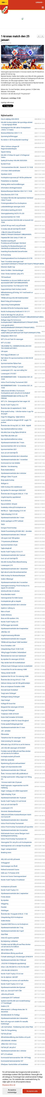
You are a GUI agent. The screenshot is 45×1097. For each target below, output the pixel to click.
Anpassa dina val (8, 1085)
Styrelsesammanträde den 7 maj (12, 927)
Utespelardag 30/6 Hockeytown (12, 917)
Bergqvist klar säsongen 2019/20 (12, 707)
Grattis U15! (5, 1006)
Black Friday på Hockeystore (11, 301)
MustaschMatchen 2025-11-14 (11, 133)
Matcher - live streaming (9, 466)
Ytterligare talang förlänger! (10, 697)
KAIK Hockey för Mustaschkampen (13, 575)
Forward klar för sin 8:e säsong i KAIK (14, 669)
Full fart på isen (6, 1034)
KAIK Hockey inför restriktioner (11, 487)
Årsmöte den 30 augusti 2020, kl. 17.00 (14, 494)
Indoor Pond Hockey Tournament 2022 (14, 382)
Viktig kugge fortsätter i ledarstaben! (13, 652)
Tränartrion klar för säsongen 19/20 (13, 738)
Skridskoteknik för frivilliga (10, 1015)
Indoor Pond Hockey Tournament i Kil (13, 839)
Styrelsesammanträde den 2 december (14, 820)
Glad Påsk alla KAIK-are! (9, 436)
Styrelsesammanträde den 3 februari (13, 770)
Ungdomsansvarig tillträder (10, 635)
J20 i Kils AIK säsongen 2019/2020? (13, 748)
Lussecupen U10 (7, 565)
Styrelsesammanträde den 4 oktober (13, 473)
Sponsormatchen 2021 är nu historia (13, 446)
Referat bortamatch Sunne (10, 869)
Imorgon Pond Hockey (8, 528)
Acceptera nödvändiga (12, 1091)
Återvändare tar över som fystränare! (13, 656)
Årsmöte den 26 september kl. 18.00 (13, 408)
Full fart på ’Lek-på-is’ (8, 1047)
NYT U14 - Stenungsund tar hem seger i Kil (15, 401)
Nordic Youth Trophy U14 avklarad (12, 880)
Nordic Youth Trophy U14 (9, 405)
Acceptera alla (32, 1091)
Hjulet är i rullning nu (8, 608)
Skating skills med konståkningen (12, 184)
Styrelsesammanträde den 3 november (14, 582)
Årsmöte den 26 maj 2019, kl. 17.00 (13, 680)
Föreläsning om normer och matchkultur (15, 980)
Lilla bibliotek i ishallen (9, 1040)
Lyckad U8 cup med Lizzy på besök (13, 225)
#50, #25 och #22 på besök (10, 859)
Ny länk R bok (5, 164)
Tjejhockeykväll (6, 548)
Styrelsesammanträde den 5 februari (13, 960)
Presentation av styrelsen (9, 181)
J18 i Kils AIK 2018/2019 (9, 970)
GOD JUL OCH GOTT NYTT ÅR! (11, 991)
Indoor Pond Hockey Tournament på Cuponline (17, 827)
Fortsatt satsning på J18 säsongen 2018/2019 (17, 957)
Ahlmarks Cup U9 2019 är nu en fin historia (15, 744)
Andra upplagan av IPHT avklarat (12, 521)
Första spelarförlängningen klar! (12, 724)
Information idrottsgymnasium (11, 188)
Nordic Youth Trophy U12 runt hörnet (13, 801)
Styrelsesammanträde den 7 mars (12, 442)
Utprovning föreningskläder (10, 305)
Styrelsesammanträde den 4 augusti (13, 639)
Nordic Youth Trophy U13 (9, 622)
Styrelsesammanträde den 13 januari (13, 798)
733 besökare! (6, 277)
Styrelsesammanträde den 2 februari (13, 535)
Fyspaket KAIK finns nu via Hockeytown (14, 924)
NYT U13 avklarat (7, 1054)
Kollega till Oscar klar (8, 703)
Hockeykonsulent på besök (10, 756)
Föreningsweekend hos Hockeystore (14, 203)
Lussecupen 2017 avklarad (10, 997)
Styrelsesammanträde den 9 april (12, 931)
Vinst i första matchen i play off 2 (12, 274)
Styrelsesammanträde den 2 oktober (13, 1051)
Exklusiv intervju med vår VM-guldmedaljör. (15, 683)
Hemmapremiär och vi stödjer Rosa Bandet (16, 846)
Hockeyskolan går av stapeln (11, 601)
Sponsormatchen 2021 (9, 449)
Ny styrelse (5, 900)
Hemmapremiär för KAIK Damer (12, 598)
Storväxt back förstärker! (9, 690)
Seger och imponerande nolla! (11, 767)
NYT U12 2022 (6, 343)
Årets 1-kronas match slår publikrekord (14, 773)
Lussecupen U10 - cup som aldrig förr (14, 370)
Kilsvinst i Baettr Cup (8, 267)
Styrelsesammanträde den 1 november (14, 460)
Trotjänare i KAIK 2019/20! (10, 714)
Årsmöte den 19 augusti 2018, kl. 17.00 (14, 914)
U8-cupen (4, 351)
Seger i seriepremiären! (9, 849)
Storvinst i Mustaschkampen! (11, 811)
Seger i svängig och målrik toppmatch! (14, 791)
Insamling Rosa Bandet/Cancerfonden (14, 251)
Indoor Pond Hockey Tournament (12, 823)
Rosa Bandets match (8, 594)
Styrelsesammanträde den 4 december (14, 1018)
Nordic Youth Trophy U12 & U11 (12, 552)
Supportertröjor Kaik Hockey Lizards (13, 289)
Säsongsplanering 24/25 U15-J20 (12, 213)
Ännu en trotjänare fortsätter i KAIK (13, 686)
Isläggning (4, 904)
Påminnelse (5, 734)
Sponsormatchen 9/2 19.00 (10, 217)
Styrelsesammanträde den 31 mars (13, 727)
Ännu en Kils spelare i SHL (10, 618)
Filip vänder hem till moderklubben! (13, 663)
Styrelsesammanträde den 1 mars (12, 517)
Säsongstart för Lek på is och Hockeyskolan (16, 842)
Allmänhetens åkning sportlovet (12, 953)
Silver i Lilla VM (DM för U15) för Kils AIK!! (15, 967)
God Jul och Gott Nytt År (9, 453)
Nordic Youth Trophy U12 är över (12, 974)
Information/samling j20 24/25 (11, 210)
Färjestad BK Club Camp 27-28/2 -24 (13, 237)
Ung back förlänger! (8, 710)
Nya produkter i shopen (9, 504)
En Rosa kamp (6, 255)
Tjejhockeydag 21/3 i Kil (9, 514)
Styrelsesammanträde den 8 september (14, 628)
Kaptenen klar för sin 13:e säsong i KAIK (15, 676)
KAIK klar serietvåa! (7, 760)
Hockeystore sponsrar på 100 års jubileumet (16, 177)
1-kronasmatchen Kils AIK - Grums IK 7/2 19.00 (17, 167)
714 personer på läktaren (9, 541)
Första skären (5, 897)
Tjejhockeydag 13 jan (8, 794)
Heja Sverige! (5, 700)
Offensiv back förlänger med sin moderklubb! (17, 666)
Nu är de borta (6, 500)
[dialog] (22, 1082)
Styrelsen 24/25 (6, 174)
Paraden (4, 907)
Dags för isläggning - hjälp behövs (13, 417)
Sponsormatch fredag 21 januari (12, 367)
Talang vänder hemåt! (8, 673)
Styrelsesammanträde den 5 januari (13, 555)
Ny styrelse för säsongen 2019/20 (12, 659)
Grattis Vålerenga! (7, 579)
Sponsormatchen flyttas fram (11, 363)
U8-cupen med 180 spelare (10, 538)
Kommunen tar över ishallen (10, 463)
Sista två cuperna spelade (10, 938)
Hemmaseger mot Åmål (9, 866)
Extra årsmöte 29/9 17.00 (9, 194)
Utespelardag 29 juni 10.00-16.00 (12, 649)
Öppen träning (6, 152)
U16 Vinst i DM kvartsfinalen (10, 171)
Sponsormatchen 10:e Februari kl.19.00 (14, 286)
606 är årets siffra (7, 950)
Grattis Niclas (5, 921)
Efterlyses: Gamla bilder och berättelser (14, 1064)
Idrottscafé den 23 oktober (10, 591)
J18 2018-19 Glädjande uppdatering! (13, 963)
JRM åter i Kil (5, 632)
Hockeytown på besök (9, 887)
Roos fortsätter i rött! (8, 645)
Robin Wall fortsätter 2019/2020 (12, 717)
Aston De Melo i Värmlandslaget (12, 270)
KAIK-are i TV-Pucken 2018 (10, 873)
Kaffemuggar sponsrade (9, 625)
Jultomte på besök (7, 994)
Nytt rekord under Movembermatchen (14, 572)
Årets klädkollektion (8, 470)
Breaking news (6, 852)
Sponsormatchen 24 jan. (9, 545)
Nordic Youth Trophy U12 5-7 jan (12, 984)
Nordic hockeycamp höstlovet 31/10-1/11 (15, 311)
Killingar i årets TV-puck (9, 477)
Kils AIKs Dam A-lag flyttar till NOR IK (13, 432)
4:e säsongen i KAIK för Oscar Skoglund (15, 721)
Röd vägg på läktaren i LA (10, 355)
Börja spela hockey (7, 480)
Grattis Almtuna (6, 615)
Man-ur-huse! (5, 611)
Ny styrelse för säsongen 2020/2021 (13, 490)
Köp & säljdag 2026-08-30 (10, 119)
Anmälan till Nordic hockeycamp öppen (14, 308)
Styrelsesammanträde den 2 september (14, 893)
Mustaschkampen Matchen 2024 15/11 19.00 (16, 191)
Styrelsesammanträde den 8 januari (13, 987)
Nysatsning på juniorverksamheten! (13, 763)
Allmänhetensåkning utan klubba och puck (15, 1037)
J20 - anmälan (6, 731)
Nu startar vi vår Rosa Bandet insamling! (14, 140)
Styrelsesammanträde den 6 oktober (13, 605)
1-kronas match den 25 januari (11, 782)
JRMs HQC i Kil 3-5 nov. (9, 1044)
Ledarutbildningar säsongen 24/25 (13, 207)
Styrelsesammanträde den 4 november (14, 830)
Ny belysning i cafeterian (9, 941)
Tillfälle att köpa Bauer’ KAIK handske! (14, 642)
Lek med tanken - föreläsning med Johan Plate (17, 1027)
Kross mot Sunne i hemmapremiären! (13, 876)
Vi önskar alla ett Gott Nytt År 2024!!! (13, 229)
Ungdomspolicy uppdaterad (11, 497)
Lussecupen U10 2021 (8, 374)
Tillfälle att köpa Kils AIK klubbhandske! (14, 298)
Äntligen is (4, 483)
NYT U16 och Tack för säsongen (12, 339)
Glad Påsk (4, 934)
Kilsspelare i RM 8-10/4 (9, 336)
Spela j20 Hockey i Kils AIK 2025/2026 (14, 160)
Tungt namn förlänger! (8, 693)
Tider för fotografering (9, 1030)
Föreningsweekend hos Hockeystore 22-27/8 (16, 258)
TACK (3, 524)
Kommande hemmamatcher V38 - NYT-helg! (16, 1058)
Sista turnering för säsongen (11, 741)
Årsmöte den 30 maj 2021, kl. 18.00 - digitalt (16, 425)
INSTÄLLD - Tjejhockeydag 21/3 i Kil (13, 511)
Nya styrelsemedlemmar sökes (11, 429)
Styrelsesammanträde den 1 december (14, 569)
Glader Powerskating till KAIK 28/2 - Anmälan (16, 531)
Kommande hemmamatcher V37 (12, 1061)
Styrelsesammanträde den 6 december (14, 456)
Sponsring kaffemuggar (9, 136)
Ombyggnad (5, 863)
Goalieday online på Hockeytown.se (13, 507)
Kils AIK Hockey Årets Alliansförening (14, 562)
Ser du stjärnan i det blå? (9, 977)
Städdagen (5, 910)
